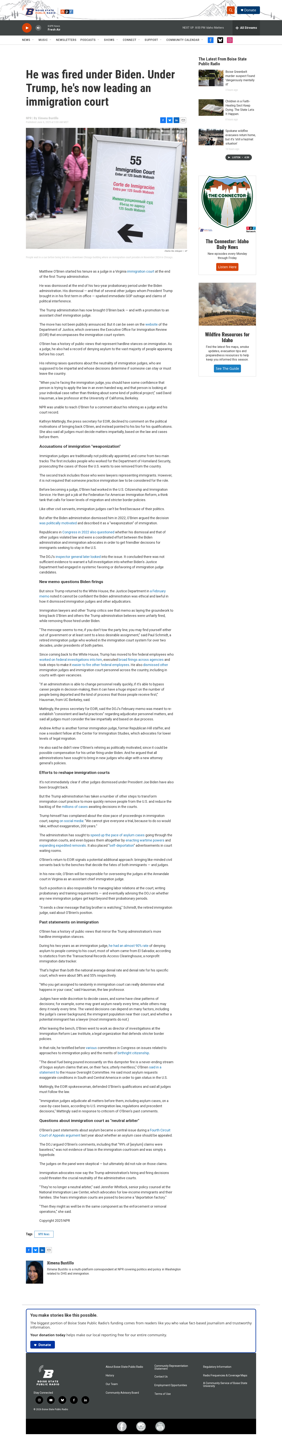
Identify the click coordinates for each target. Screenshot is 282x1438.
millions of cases (75, 807)
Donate (250, 10)
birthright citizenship (133, 1053)
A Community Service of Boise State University (225, 1385)
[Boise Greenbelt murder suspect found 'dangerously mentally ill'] (211, 78)
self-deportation (121, 845)
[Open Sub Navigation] (33, 39)
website (151, 324)
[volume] (38, 28)
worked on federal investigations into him (70, 660)
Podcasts (88, 39)
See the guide (227, 368)
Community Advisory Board (122, 1392)
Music (43, 39)
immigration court (140, 271)
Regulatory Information (217, 1366)
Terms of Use (162, 1393)
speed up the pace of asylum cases (117, 835)
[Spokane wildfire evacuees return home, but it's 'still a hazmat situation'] (211, 137)
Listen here (227, 267)
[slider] (44, 28)
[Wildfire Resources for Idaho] (227, 304)
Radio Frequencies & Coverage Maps (225, 1375)
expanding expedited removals (62, 845)
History (110, 1375)
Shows (109, 39)
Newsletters (66, 39)
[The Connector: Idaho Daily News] (227, 204)
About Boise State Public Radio (124, 1366)
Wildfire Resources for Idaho (227, 337)
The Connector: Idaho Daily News (227, 244)
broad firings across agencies (141, 660)
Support (151, 39)
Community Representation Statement (171, 1367)
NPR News (43, 1234)
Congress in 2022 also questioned (88, 532)
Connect (129, 39)
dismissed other (155, 665)
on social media (71, 821)
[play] (27, 28)
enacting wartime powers (145, 840)
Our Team (112, 1384)
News (26, 39)
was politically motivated (58, 523)
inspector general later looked (78, 557)
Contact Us (161, 1376)
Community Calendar (183, 39)
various (91, 1048)
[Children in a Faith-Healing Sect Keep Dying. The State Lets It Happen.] (211, 107)
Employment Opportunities (170, 1385)
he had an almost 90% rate (128, 946)
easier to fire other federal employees (100, 665)
